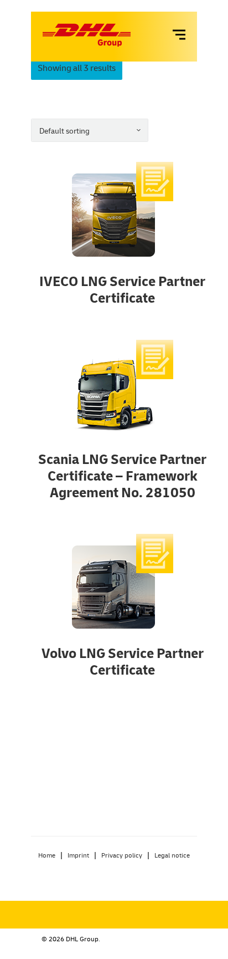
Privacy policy (121, 855)
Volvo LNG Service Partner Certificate (123, 661)
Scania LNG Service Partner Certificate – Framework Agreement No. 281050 (122, 475)
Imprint (78, 855)
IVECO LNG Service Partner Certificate (122, 289)
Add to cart (122, 211)
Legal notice (172, 855)
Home (46, 855)
